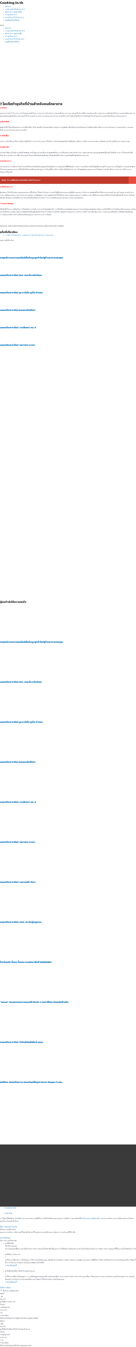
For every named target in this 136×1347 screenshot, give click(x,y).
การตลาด (25, 235)
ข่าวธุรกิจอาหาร (11, 15)
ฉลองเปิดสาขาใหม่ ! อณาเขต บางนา (17, 345)
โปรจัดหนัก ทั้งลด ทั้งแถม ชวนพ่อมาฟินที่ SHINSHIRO (26, 962)
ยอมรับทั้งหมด (5, 1238)
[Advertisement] (55, 458)
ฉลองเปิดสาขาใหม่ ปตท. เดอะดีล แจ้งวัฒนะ (21, 275)
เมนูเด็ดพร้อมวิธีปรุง (12, 20)
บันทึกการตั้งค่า (5, 1288)
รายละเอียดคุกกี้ (11, 1265)
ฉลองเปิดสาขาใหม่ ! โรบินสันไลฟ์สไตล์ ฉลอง (21, 1042)
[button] (68, 25)
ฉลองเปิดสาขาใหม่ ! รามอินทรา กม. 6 (18, 327)
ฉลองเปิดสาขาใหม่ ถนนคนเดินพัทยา (18, 310)
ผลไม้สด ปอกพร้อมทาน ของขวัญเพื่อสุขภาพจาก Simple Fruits (31, 1082)
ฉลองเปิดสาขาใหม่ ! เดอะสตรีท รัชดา (18, 882)
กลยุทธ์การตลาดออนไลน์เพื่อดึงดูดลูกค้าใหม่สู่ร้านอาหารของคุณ (31, 257)
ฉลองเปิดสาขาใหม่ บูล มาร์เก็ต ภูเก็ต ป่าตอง (21, 292)
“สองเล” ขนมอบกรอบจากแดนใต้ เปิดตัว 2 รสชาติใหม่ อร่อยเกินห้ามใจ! (34, 1002)
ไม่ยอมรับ (7, 1227)
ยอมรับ (14, 1227)
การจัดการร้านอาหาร (13, 235)
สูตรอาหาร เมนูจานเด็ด (13, 12)
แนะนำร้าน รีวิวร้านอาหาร (14, 17)
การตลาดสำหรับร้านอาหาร (15, 9)
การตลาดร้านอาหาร (37, 235)
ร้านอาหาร (49, 235)
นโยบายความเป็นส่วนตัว (91, 1218)
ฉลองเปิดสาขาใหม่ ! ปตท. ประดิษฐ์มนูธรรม (21, 922)
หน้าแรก (8, 6)
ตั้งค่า (17, 1221)
